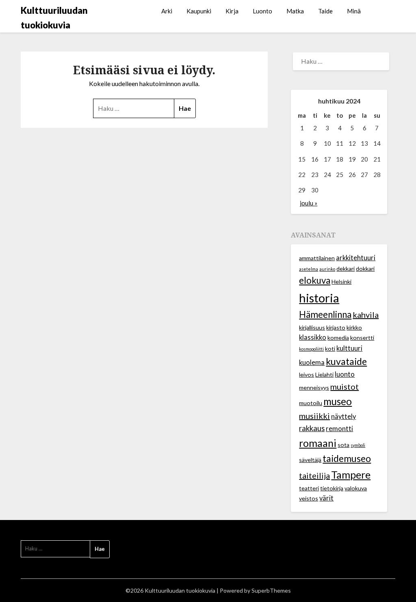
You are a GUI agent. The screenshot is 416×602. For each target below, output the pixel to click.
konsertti (362, 337)
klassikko (312, 337)
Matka (295, 11)
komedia (338, 337)
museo (337, 401)
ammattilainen (317, 258)
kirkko (354, 327)
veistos (308, 498)
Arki (166, 11)
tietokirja (331, 488)
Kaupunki (198, 11)
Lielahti (324, 374)
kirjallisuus (312, 327)
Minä (354, 11)
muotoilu (310, 402)
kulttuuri (349, 348)
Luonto (262, 11)
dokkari (365, 268)
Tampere (350, 474)
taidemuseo (347, 458)
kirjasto (335, 327)
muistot (344, 386)
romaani (317, 443)
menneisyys (314, 387)
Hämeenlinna (325, 314)
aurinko (327, 269)
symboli (358, 445)
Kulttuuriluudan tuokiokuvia (54, 17)
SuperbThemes (271, 590)
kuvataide (346, 361)
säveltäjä (310, 459)
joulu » (308, 203)
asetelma (308, 269)
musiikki (314, 416)
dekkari (345, 268)
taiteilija (314, 475)
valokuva (355, 488)
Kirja (231, 11)
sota (343, 444)
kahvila (366, 314)
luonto (345, 374)
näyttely (343, 416)
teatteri (309, 488)
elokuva (314, 280)
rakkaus (312, 428)
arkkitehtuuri (355, 258)
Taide (325, 11)
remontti (339, 429)
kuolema (312, 362)
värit (326, 498)
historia (319, 298)
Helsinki (341, 281)
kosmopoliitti (311, 349)
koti (330, 348)
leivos (306, 374)
